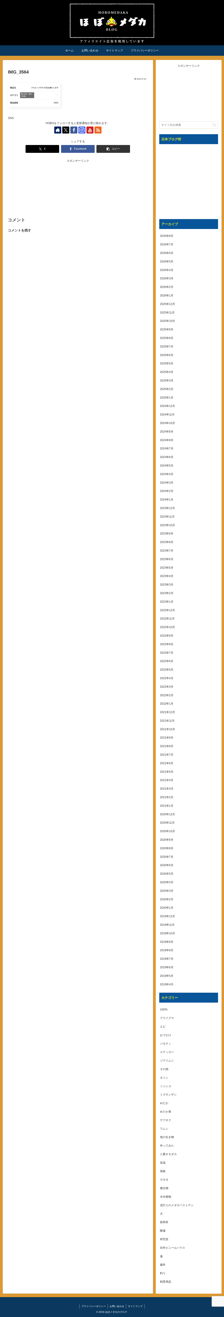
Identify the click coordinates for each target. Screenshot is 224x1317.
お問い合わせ (117, 1306)
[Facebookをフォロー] (73, 130)
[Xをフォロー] (65, 130)
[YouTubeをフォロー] (89, 130)
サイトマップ (135, 1306)
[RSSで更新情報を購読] (98, 130)
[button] (113, 149)
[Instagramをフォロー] (81, 130)
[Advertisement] (78, 187)
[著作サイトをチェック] (57, 130)
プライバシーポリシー (93, 1306)
